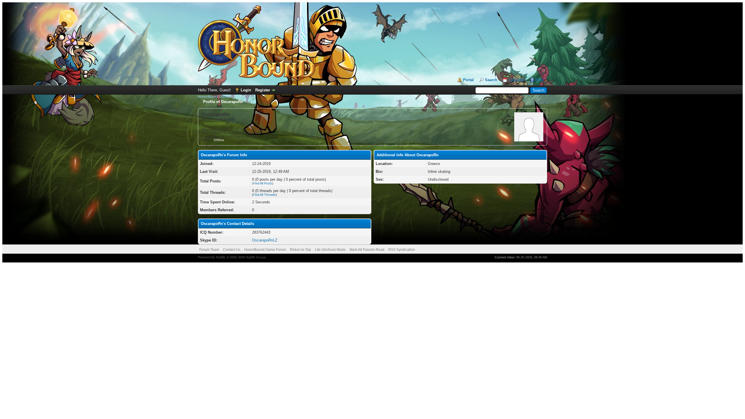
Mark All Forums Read (367, 250)
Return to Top (300, 250)
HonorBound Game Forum (265, 250)
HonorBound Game (213, 97)
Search (491, 80)
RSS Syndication (401, 250)
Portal (468, 80)
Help (539, 80)
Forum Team (209, 250)
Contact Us (231, 250)
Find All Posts (262, 183)
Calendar (516, 80)
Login (246, 90)
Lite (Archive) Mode (330, 250)
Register (262, 90)
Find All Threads (264, 194)
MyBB (220, 257)
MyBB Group (256, 257)
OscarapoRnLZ (264, 240)
